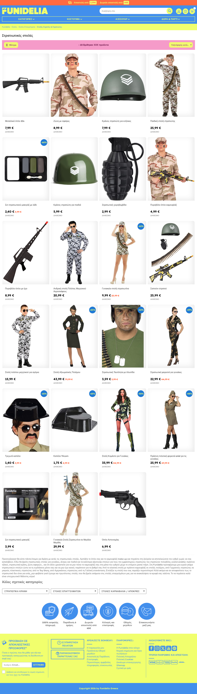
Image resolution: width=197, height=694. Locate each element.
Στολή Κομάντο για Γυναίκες (115, 456)
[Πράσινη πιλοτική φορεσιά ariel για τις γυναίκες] (171, 420)
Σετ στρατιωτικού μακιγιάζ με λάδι (21, 204)
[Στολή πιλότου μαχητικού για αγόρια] (25, 336)
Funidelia (6, 27)
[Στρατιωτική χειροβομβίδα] (122, 169)
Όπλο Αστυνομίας (110, 539)
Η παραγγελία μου (95, 647)
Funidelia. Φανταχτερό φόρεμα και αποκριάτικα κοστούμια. (25, 11)
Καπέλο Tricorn (60, 456)
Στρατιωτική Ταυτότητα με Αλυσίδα (118, 372)
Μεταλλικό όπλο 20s (14, 121)
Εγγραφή (38, 665)
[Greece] (151, 649)
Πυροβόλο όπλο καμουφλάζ (163, 204)
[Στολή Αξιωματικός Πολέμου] (74, 336)
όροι (15, 675)
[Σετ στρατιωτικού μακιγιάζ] (25, 504)
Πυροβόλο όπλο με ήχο (16, 288)
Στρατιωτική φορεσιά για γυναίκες (166, 372)
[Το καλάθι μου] (192, 11)
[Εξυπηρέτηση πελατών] (185, 11)
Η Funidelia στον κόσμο (128, 647)
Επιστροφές (92, 659)
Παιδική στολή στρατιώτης (162, 121)
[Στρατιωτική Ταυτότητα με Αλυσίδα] (122, 336)
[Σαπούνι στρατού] (171, 253)
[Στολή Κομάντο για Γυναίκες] (122, 420)
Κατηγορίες (25, 19)
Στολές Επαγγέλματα (27, 27)
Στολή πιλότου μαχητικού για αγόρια (22, 372)
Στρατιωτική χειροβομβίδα (114, 204)
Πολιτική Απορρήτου (126, 656)
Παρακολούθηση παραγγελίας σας (68, 655)
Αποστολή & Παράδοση (98, 656)
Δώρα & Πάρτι (169, 19)
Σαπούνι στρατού (158, 288)
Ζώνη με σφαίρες (61, 121)
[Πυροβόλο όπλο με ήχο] (25, 253)
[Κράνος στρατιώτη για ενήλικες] (122, 85)
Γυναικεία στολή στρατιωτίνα (115, 288)
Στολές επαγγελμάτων (67, 591)
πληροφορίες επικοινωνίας (99, 665)
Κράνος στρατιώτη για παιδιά (67, 204)
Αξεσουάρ (121, 19)
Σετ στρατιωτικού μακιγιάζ (17, 539)
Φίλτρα (12, 45)
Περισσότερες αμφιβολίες (99, 662)
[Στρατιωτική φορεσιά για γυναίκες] (171, 336)
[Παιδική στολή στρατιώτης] (171, 85)
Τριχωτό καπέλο (13, 456)
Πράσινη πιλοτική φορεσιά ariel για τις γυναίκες (168, 457)
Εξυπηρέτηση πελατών (69, 644)
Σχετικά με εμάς (123, 668)
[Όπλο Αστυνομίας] (122, 504)
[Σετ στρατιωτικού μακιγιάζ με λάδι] (25, 169)
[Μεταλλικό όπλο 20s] (25, 85)
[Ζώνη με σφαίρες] (74, 85)
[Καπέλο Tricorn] (74, 420)
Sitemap (120, 665)
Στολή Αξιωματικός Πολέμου (66, 372)
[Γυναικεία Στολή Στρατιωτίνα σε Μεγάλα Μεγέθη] (74, 504)
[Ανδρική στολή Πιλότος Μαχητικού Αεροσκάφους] (74, 253)
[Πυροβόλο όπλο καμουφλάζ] (171, 169)
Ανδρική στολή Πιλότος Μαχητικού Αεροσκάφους (69, 290)
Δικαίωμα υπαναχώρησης (128, 662)
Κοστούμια (73, 19)
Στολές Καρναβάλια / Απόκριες (121, 591)
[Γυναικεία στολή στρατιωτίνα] (122, 253)
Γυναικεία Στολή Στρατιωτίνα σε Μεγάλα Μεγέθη (72, 541)
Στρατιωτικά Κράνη (15, 591)
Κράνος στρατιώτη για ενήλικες (116, 121)
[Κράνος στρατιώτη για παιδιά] (74, 169)
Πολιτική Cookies (124, 659)
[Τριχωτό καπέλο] (25, 420)
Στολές (14, 27)
